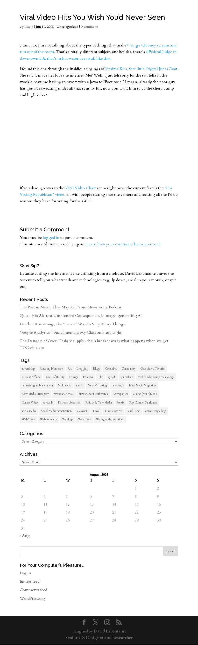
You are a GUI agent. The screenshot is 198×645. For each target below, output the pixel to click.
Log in (25, 573)
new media (118, 385)
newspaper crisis (64, 394)
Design (73, 377)
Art (70, 369)
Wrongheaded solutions (110, 419)
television (82, 411)
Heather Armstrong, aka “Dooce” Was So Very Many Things (72, 324)
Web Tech (84, 419)
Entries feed (30, 581)
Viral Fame (133, 411)
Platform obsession (69, 402)
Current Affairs (31, 377)
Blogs (96, 369)
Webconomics (48, 419)
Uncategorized (113, 411)
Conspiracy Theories (152, 369)
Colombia (111, 369)
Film (100, 377)
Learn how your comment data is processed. (124, 244)
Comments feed (33, 590)
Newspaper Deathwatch (93, 394)
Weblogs (67, 419)
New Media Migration (142, 385)
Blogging (82, 369)
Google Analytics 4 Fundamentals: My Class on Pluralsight (70, 332)
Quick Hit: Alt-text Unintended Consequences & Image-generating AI (81, 315)
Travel (96, 411)
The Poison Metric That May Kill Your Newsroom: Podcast (70, 307)
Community (128, 369)
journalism (127, 377)
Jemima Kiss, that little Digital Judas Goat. (141, 69)
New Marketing (97, 385)
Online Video (30, 402)
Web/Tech (28, 419)
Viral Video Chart (80, 188)
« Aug (25, 535)
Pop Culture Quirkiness (143, 402)
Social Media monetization (56, 411)
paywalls (47, 402)
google (112, 377)
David (28, 26)
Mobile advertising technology (156, 377)
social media (29, 411)
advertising (28, 369)
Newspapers (120, 394)
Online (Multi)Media (145, 394)
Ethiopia (88, 377)
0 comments (90, 26)
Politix (120, 402)
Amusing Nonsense (51, 369)
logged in (51, 237)
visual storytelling (155, 411)
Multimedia (64, 385)
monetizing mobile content (37, 385)
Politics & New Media (98, 402)
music (79, 385)
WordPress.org (32, 598)
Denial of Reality (54, 377)
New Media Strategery (35, 394)
